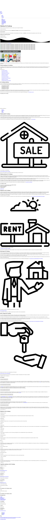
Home (1, 11)
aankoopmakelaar (3, 396)
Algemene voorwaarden (3, 499)
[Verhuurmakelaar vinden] (25, 246)
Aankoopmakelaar (4, 21)
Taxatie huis (3, 20)
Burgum (3, 112)
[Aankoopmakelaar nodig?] (25, 308)
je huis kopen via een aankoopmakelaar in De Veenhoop (36, 258)
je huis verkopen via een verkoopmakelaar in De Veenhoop (36, 321)
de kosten (20, 392)
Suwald (3, 109)
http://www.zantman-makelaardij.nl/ (4, 476)
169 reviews (9, 43)
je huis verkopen (33, 119)
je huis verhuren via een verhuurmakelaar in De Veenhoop (38, 196)
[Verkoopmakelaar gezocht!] (25, 371)
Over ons (1, 12)
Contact (1, 13)
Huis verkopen (3, 19)
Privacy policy (2, 498)
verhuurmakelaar (25, 402)
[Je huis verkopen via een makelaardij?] (25, 169)
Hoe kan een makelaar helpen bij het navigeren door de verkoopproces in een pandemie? (10, 517)
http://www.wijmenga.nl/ (3, 482)
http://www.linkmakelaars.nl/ (3, 470)
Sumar (2, 111)
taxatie (2, 386)
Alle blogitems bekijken (3, 519)
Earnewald (3, 110)
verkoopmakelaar (10, 396)
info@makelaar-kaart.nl (3, 510)
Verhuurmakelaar (4, 22)
